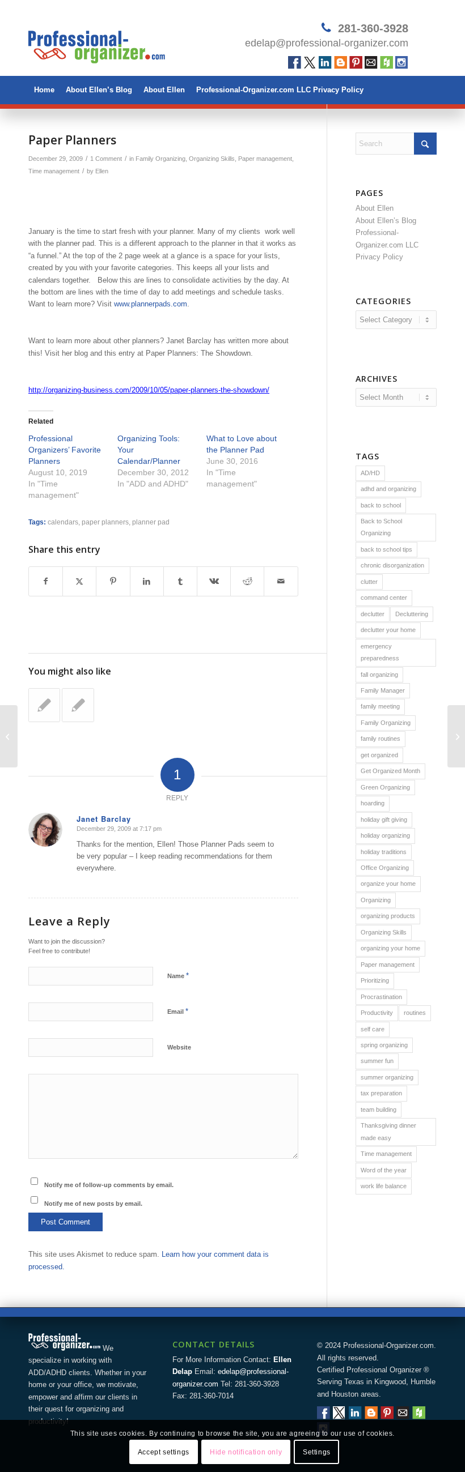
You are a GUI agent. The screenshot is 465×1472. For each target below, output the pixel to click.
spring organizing (384, 1045)
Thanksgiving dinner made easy (388, 1131)
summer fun (377, 1060)
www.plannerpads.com (150, 304)
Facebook (294, 62)
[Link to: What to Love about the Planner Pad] (78, 705)
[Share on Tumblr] (180, 581)
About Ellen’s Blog (99, 90)
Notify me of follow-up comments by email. (109, 1184)
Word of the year (384, 1170)
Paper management (265, 158)
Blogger (340, 62)
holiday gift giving (384, 819)
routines (415, 1012)
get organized (379, 755)
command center (384, 597)
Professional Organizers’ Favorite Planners (64, 450)
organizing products (388, 915)
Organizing (376, 900)
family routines (380, 738)
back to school (381, 505)
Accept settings (163, 1452)
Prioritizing (375, 980)
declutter (372, 614)
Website (179, 1047)
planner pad (151, 522)
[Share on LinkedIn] (146, 581)
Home (44, 90)
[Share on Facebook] (45, 581)
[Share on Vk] (213, 581)
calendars (63, 522)
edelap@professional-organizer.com (326, 43)
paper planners (105, 522)
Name (178, 975)
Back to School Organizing (381, 527)
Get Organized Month (390, 770)
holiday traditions (384, 851)
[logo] (96, 42)
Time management (53, 171)
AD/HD (370, 473)
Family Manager (383, 690)
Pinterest (355, 62)
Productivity (377, 1012)
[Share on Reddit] (247, 581)
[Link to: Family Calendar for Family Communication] (44, 705)
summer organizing (387, 1077)
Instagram (401, 62)
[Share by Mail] (280, 581)
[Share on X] (79, 581)
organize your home (388, 883)
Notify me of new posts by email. (93, 1203)
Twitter (309, 62)
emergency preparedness (380, 652)
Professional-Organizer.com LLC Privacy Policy (279, 90)
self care (372, 1029)
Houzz (386, 62)
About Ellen (164, 90)
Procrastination (381, 996)
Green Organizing (385, 787)
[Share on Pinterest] (112, 581)
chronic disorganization (392, 565)
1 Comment (106, 158)
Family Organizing (160, 158)
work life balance (384, 1186)
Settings (317, 1452)
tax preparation (381, 1093)
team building (378, 1109)
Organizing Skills (212, 158)
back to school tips (386, 549)
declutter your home (388, 629)
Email (371, 62)
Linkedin (325, 62)
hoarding (372, 803)
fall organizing (379, 674)
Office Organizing (385, 867)
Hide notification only (246, 1452)
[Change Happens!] (9, 736)
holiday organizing (385, 835)
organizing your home (390, 948)
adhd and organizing (388, 488)
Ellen (101, 171)
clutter (369, 581)
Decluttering (411, 614)
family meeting (380, 706)
